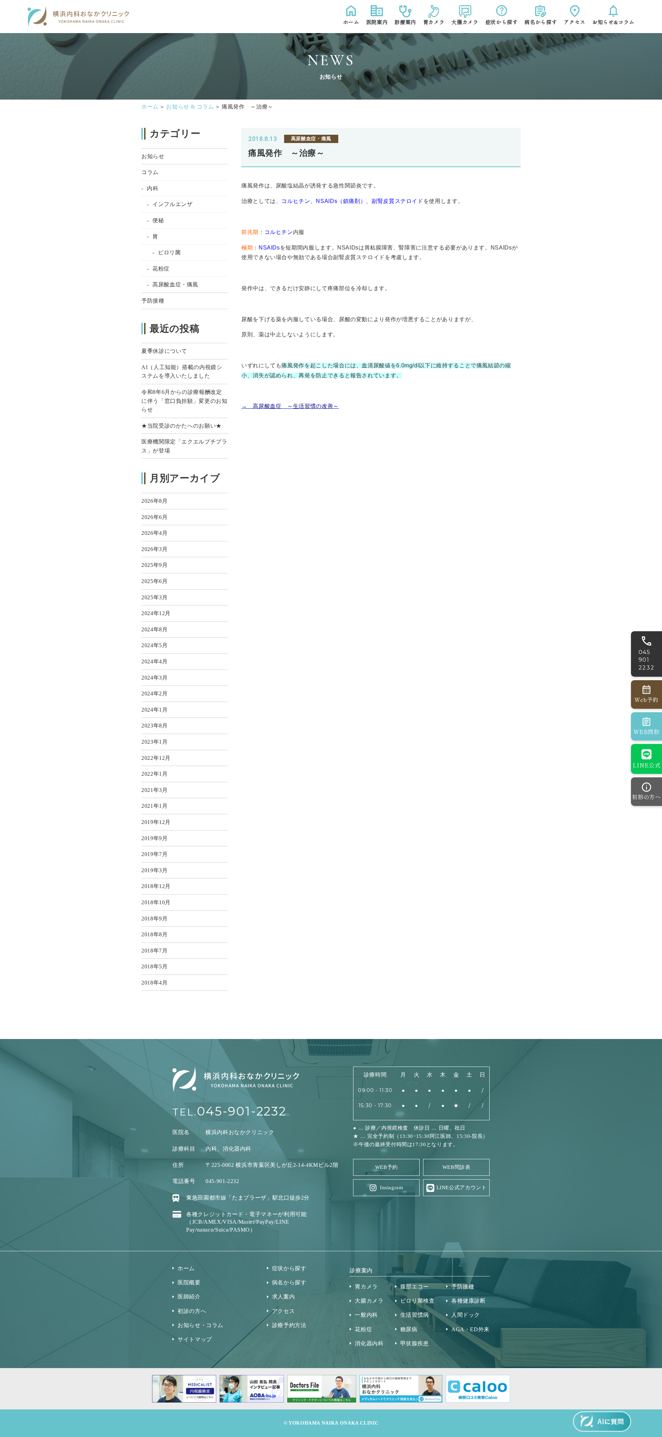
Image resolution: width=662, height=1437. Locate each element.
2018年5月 (154, 966)
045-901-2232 (242, 1111)
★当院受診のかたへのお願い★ (181, 426)
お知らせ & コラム (190, 107)
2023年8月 (154, 725)
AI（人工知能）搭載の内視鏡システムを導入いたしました (181, 371)
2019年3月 (154, 870)
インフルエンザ (172, 204)
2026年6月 (154, 517)
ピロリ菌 (169, 252)
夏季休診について (164, 351)
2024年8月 (154, 629)
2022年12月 (156, 758)
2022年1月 (154, 774)
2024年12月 (156, 613)
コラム (150, 172)
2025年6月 (154, 581)
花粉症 (161, 269)
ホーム (150, 107)
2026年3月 (154, 549)
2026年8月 (154, 501)
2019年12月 (156, 822)
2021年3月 (154, 790)
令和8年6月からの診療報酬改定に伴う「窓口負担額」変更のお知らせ (184, 400)
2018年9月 (154, 918)
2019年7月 (154, 854)
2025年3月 (154, 597)
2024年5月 (154, 645)
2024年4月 (154, 661)
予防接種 (152, 301)
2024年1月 (154, 710)
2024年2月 (154, 693)
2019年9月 (154, 838)
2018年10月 (156, 902)
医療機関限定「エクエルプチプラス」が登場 (184, 446)
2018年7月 (154, 951)
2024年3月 (154, 678)
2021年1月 (154, 806)
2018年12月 (156, 886)
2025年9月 (154, 565)
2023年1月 (154, 742)
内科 (152, 188)
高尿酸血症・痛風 (175, 284)
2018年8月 (154, 934)
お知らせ (152, 156)
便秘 (158, 220)
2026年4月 (154, 533)
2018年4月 (154, 983)
